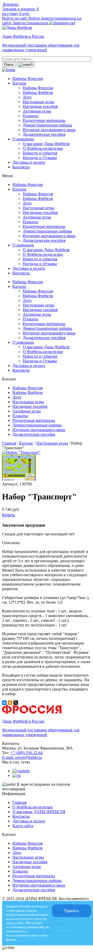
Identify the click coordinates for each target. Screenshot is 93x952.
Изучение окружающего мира (49, 130)
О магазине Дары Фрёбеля (46, 143)
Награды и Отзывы (40, 157)
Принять (71, 911)
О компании (23, 139)
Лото (27, 97)
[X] (15, 702)
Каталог (19, 83)
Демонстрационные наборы (47, 125)
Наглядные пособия (40, 106)
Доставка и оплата (28, 162)
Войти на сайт (15, 18)
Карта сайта (22, 825)
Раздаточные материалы (44, 120)
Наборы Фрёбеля (38, 92)
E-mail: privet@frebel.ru (22, 757)
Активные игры (37, 111)
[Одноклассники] (10, 702)
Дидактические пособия (44, 134)
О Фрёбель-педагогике (43, 148)
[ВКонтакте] (4, 702)
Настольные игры (38, 102)
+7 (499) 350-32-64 (26, 753)
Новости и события (40, 153)
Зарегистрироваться (31, 23)
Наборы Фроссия (27, 78)
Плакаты (30, 116)
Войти (34, 18)
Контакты (21, 167)
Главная (9, 443)
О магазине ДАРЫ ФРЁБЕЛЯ (38, 811)
